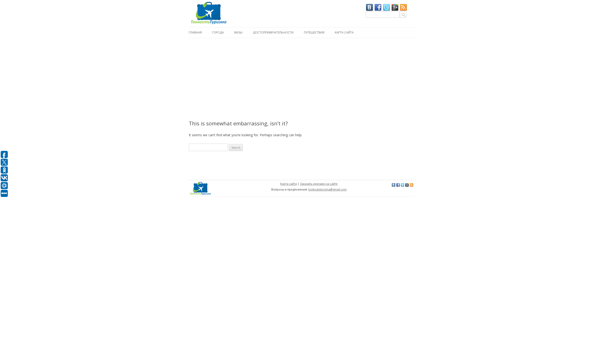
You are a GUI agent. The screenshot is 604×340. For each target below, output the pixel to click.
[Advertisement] (302, 73)
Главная (195, 32)
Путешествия (314, 32)
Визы (238, 32)
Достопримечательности (273, 32)
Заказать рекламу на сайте (319, 184)
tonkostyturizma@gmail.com (327, 189)
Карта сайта (344, 32)
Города (218, 32)
